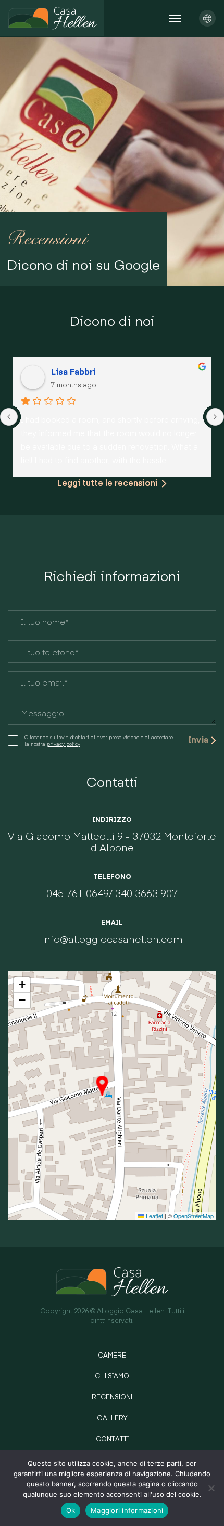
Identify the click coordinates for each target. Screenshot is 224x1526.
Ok (71, 1510)
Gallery (112, 1418)
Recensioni (112, 1397)
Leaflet (153, 1216)
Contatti (112, 1439)
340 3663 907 (146, 893)
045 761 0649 (77, 893)
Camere (112, 1355)
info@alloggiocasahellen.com (112, 938)
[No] (211, 1488)
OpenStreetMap (193, 1216)
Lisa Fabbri (73, 371)
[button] (102, 1086)
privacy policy (63, 743)
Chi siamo (112, 1376)
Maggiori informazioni (127, 1510)
